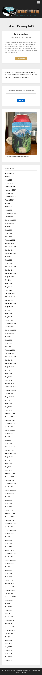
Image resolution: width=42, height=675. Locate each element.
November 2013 (10, 553)
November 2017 (10, 423)
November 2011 (10, 630)
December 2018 (10, 387)
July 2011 (8, 637)
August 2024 (9, 223)
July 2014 (8, 537)
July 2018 (8, 400)
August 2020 (9, 333)
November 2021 (10, 297)
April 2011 (8, 643)
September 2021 (10, 303)
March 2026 (9, 183)
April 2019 (8, 380)
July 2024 (8, 226)
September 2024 (10, 220)
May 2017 (8, 443)
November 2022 (10, 267)
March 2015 (9, 510)
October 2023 (9, 250)
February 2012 (10, 620)
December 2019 (10, 353)
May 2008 (8, 653)
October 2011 (9, 633)
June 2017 (8, 440)
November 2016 (10, 447)
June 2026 (8, 177)
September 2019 (10, 363)
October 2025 (9, 193)
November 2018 (10, 390)
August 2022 (9, 277)
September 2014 (10, 530)
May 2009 (8, 650)
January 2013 (9, 583)
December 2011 (10, 627)
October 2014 (9, 527)
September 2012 (10, 597)
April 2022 (8, 290)
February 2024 (10, 240)
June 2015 (8, 500)
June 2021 (8, 313)
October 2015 (9, 487)
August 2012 (9, 600)
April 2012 (8, 613)
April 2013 (8, 577)
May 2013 (8, 573)
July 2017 (8, 437)
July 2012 (8, 603)
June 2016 (8, 463)
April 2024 (8, 237)
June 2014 (8, 540)
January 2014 (9, 550)
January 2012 (9, 623)
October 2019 (9, 360)
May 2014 (8, 543)
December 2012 (10, 587)
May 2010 (8, 647)
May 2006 (8, 660)
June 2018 (8, 403)
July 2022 (8, 280)
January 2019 (9, 383)
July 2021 (8, 310)
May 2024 (8, 233)
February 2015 (10, 513)
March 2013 (9, 580)
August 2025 (9, 200)
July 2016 (8, 460)
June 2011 (8, 640)
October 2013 (9, 557)
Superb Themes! (21, 672)
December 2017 (10, 420)
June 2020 (8, 340)
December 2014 (10, 520)
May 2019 (8, 377)
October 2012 (9, 593)
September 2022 (10, 273)
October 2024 (9, 216)
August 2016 (9, 457)
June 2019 (8, 373)
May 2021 (8, 317)
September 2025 (10, 197)
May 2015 (8, 503)
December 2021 (10, 293)
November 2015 (10, 483)
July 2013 (8, 567)
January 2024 (9, 243)
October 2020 (9, 327)
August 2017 (9, 433)
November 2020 (10, 323)
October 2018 (9, 393)
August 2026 (9, 173)
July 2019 (8, 370)
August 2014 (9, 533)
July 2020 (8, 337)
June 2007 (8, 657)
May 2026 (8, 180)
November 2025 (10, 190)
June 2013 (8, 570)
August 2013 (9, 563)
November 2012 (10, 590)
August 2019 (9, 367)
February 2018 (10, 413)
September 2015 (10, 490)
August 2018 (9, 397)
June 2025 (8, 207)
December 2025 (10, 187)
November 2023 (10, 247)
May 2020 (8, 343)
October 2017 (9, 427)
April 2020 (8, 347)
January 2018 (9, 417)
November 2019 (10, 357)
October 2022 (9, 270)
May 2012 (8, 610)
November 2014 (10, 523)
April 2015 (8, 507)
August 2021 (9, 307)
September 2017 (10, 430)
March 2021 (9, 320)
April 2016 (8, 470)
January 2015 (9, 517)
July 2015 (8, 497)
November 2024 (10, 213)
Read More (21, 58)
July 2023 (8, 257)
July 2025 (8, 203)
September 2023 (10, 253)
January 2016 (9, 477)
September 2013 (10, 560)
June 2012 (8, 607)
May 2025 (8, 210)
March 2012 (9, 617)
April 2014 (8, 547)
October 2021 (9, 300)
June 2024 (8, 230)
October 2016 (9, 450)
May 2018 (8, 407)
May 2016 (8, 467)
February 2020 (10, 350)
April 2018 (8, 410)
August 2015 (9, 493)
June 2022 (8, 283)
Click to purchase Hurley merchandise (17, 156)
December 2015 (10, 480)
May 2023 (8, 263)
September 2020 (10, 330)
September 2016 (10, 453)
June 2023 (8, 260)
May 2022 (8, 287)
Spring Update (21, 34)
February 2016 (10, 473)
